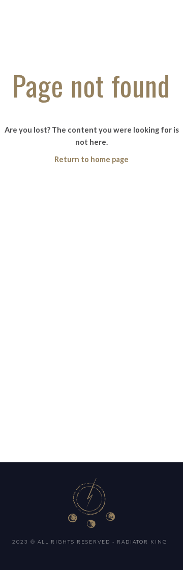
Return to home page (91, 159)
